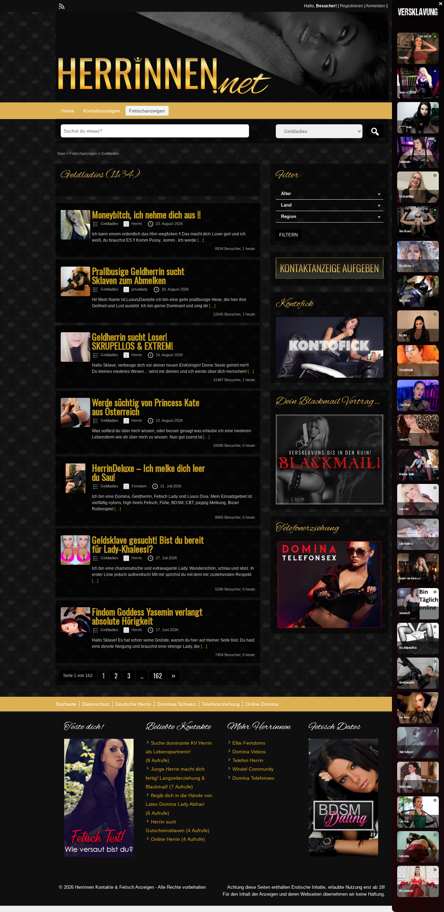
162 (157, 675)
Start (61, 153)
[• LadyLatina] (418, 860)
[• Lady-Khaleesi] (418, 548)
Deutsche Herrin (133, 704)
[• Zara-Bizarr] (418, 409)
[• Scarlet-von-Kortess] (418, 583)
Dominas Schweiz (176, 704)
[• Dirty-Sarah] (418, 305)
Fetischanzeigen (147, 111)
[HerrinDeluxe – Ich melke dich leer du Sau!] (75, 491)
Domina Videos (249, 751)
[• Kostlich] (418, 340)
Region (288, 216)
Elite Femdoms (248, 743)
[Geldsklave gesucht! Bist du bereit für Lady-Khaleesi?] (75, 563)
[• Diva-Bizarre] (418, 236)
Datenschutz (96, 704)
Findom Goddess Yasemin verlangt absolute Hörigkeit (147, 616)
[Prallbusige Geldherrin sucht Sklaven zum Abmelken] (75, 294)
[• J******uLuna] (418, 131)
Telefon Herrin (247, 760)
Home (67, 111)
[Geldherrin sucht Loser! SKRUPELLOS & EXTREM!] (75, 360)
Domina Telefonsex (253, 778)
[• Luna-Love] (418, 513)
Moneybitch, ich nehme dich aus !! (146, 214)
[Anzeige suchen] (374, 131)
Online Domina (262, 704)
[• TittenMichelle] (418, 374)
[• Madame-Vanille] (418, 479)
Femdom (138, 486)
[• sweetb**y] (418, 444)
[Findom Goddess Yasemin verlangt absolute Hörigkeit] (75, 635)
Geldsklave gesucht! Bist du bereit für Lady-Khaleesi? (148, 544)
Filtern (288, 234)
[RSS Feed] (61, 5)
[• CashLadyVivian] (418, 201)
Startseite (66, 704)
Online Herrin (165, 839)
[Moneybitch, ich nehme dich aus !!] (75, 238)
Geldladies (109, 223)
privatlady (139, 289)
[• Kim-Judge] (418, 722)
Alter (286, 193)
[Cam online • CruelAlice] (418, 62)
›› (173, 675)
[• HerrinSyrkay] (418, 791)
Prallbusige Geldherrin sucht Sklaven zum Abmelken (138, 275)
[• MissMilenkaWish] (418, 652)
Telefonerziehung (221, 704)
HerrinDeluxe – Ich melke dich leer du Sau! (148, 472)
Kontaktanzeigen (101, 111)
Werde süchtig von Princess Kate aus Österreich (145, 406)
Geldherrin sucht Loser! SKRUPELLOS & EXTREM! (132, 341)
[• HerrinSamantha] (418, 687)
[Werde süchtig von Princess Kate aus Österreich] (75, 426)
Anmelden (375, 5)
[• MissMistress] (418, 270)
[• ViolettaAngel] (418, 756)
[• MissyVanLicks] (418, 895)
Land (286, 205)
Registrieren (351, 5)
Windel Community (253, 769)
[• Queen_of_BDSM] (418, 97)
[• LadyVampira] (418, 166)
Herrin (136, 223)
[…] (200, 240)
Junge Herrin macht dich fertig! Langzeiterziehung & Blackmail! (175, 777)
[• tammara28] (418, 617)
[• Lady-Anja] (418, 826)
